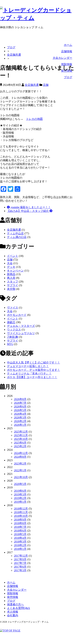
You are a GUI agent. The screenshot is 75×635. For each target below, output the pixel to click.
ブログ (68, 77)
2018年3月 (20, 541)
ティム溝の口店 (17, 237)
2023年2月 (20, 463)
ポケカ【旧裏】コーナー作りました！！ (32, 377)
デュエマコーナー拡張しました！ (28, 366)
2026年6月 (20, 406)
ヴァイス (12, 307)
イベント (12, 255)
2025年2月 (20, 446)
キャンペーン (15, 270)
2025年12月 (21, 431)
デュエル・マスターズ (21, 325)
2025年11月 (21, 435)
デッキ (11, 266)
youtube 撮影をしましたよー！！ (30, 207)
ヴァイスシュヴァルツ (21, 333)
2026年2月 (20, 421)
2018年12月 (21, 508)
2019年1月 (20, 501)
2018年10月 (21, 515)
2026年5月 (20, 410)
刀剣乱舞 (12, 336)
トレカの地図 (34, 118)
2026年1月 (20, 424)
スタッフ (12, 281)
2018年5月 (20, 534)
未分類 (11, 288)
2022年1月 (20, 470)
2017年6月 (20, 566)
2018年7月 (20, 526)
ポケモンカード (17, 314)
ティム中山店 (15, 233)
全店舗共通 (14, 54)
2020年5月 (20, 483)
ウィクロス (14, 329)
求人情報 (12, 611)
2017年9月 (20, 559)
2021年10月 (21, 477)
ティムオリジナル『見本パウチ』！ (29, 373)
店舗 (45, 84)
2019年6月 (20, 490)
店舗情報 (66, 51)
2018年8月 (20, 523)
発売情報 (12, 597)
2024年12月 (21, 453)
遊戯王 (11, 322)
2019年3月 (20, 494)
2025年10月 (21, 438)
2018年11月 (21, 512)
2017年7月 (20, 563)
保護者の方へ (15, 604)
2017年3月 (20, 570)
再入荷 (11, 277)
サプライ (12, 285)
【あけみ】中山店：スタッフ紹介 (28, 210)
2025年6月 (20, 442)
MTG (10, 344)
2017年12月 (21, 555)
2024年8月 (20, 456)
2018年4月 (20, 537)
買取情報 (12, 593)
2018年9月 (20, 519)
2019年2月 (20, 498)
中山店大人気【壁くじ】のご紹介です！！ (33, 362)
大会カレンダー (62, 57)
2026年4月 (20, 413)
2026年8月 (20, 399)
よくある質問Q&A (18, 608)
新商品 (11, 274)
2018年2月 (20, 545)
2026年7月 (20, 402)
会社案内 (12, 615)
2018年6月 (20, 530)
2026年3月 (20, 417)
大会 (10, 263)
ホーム (68, 44)
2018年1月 (20, 548)
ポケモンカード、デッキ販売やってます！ (33, 369)
